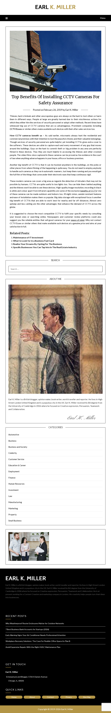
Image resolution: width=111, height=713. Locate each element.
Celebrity (12, 453)
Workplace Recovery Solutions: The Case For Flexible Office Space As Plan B (38, 641)
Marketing (13, 508)
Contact (50, 697)
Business (12, 441)
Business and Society (17, 447)
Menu (102, 18)
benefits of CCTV (88, 190)
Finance (11, 477)
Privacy (69, 697)
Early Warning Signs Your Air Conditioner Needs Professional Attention (36, 635)
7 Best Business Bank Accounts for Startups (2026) (27, 629)
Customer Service (16, 459)
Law (10, 496)
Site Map (87, 697)
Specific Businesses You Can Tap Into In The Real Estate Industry (45, 247)
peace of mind (77, 220)
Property (12, 514)
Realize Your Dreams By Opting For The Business (37, 244)
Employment (13, 471)
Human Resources (16, 484)
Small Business (15, 520)
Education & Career (17, 465)
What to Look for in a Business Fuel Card (33, 240)
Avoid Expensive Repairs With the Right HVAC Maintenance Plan (33, 647)
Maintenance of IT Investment (28, 237)
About (32, 697)
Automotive (13, 434)
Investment (13, 490)
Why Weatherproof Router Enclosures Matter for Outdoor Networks (35, 623)
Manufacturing (15, 502)
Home (14, 697)
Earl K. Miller (72, 109)
